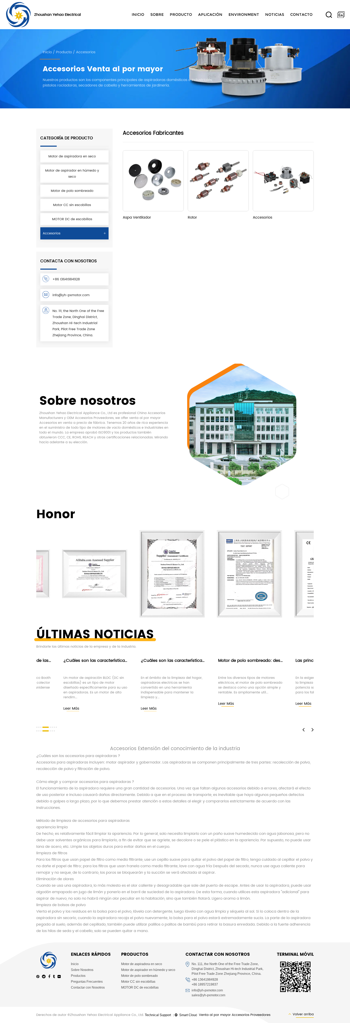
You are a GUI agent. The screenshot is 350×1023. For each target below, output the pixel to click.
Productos (78, 975)
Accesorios (51, 233)
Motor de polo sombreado (72, 190)
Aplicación (210, 14)
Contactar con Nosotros (88, 987)
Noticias (274, 14)
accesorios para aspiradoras (91, 756)
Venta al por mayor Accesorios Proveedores (234, 1015)
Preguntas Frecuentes (87, 981)
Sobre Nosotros (82, 970)
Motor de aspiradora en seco (72, 156)
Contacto (301, 14)
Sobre (157, 14)
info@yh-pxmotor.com (71, 295)
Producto (181, 14)
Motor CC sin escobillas (72, 205)
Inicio (138, 14)
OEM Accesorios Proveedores (90, 418)
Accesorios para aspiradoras (62, 762)
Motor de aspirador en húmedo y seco (72, 173)
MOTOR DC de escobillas (72, 219)
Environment (243, 14)
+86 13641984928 (66, 279)
